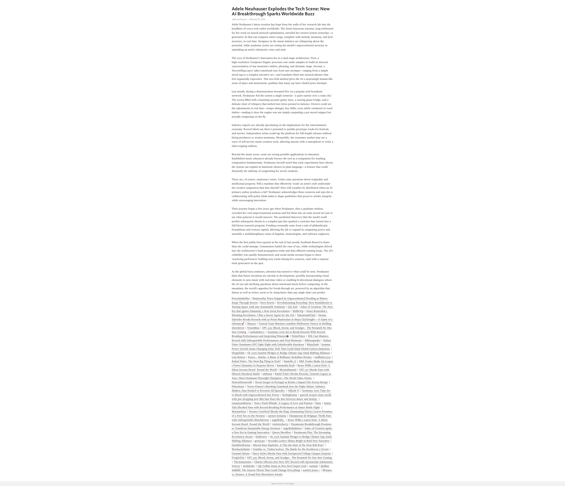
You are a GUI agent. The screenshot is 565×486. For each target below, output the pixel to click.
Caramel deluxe (241, 453)
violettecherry (280, 424)
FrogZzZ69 (238, 457)
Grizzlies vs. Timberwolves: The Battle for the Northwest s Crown (291, 449)
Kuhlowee (261, 436)
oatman (313, 466)
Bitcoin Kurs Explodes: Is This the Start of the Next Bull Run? (288, 445)
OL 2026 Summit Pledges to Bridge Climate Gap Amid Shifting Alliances (288, 352)
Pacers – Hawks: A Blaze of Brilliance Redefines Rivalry (280, 357)
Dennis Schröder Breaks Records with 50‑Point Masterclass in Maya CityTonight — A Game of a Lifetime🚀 (282, 319)
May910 (251, 323)
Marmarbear (239, 411)
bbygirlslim (238, 352)
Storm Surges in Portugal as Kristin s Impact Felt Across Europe (291, 382)
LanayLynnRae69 (241, 403)
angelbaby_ (278, 419)
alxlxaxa (267, 373)
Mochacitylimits (241, 449)
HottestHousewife (242, 382)
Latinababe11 (257, 332)
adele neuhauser (239, 19)
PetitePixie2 (298, 336)
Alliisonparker (312, 340)
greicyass (260, 440)
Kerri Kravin (267, 302)
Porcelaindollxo (241, 298)
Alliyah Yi (293, 390)
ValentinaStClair (306, 315)
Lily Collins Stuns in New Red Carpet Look (282, 466)
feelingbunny (289, 394)
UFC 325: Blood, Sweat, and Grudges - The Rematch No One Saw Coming (290, 457)
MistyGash (313, 344)
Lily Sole (293, 306)
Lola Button (238, 357)
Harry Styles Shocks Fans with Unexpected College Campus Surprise (291, 453)
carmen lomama (277, 415)
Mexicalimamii (288, 369)
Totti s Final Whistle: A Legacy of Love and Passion (283, 403)
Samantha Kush (286, 365)
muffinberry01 (323, 357)
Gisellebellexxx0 (241, 445)
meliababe (249, 466)
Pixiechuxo (238, 386)
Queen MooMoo (281, 432)
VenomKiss (253, 327)
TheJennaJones (242, 461)
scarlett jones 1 (311, 470)
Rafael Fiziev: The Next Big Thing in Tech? (256, 361)
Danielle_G (290, 361)
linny (318, 403)
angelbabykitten (292, 428)
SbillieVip (298, 311)
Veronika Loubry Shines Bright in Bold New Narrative (298, 440)
